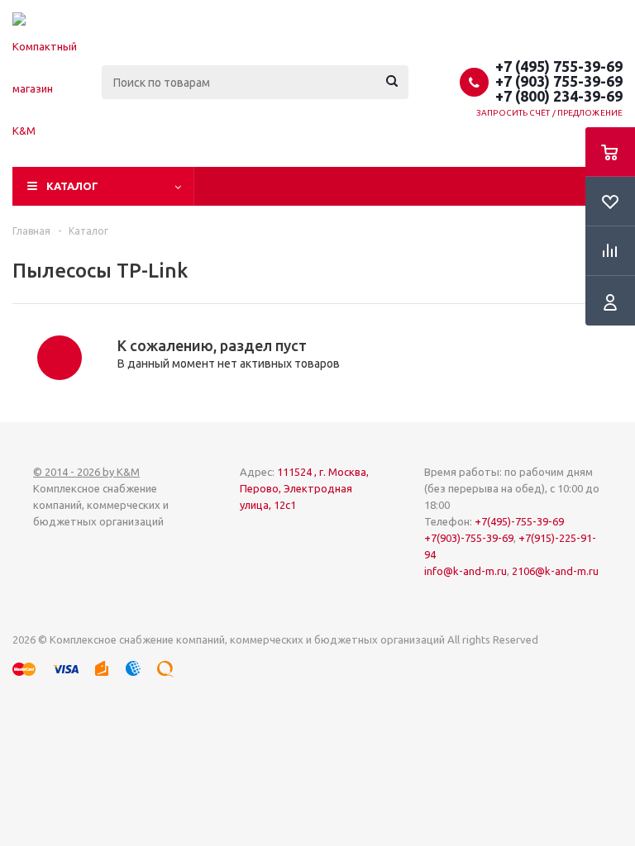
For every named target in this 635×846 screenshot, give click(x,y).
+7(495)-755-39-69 (519, 521)
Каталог (72, 186)
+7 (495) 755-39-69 (559, 66)
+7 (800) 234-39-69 (559, 95)
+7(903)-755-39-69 (468, 538)
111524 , (304, 488)
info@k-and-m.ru (465, 571)
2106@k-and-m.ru (555, 571)
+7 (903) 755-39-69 (559, 81)
